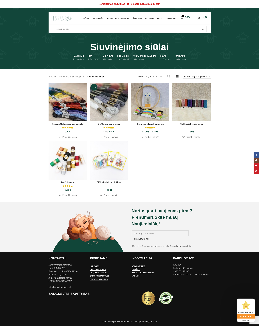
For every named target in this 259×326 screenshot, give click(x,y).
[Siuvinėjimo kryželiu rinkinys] (150, 102)
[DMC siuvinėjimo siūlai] (109, 102)
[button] (68, 136)
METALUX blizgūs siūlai (191, 124)
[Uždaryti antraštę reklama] (255, 4)
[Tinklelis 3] (173, 77)
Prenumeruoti (141, 239)
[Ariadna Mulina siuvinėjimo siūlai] (68, 102)
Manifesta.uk (124, 321)
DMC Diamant (67, 182)
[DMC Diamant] (68, 160)
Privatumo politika (99, 279)
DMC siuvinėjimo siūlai (109, 124)
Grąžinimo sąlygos (99, 273)
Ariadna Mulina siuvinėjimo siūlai (67, 124)
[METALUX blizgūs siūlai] (191, 102)
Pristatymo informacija (143, 273)
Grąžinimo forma (98, 269)
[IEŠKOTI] (203, 29)
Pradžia (52, 76)
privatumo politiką (182, 246)
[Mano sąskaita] (199, 18)
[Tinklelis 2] (168, 77)
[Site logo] (62, 18)
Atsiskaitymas (138, 266)
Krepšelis (136, 269)
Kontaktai (94, 266)
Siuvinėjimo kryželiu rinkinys (150, 124)
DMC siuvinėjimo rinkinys (109, 182)
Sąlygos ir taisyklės (99, 276)
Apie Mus (135, 276)
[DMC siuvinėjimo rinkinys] (109, 160)
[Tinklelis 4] (177, 77)
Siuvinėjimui (78, 76)
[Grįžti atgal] (86, 47)
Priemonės (64, 76)
